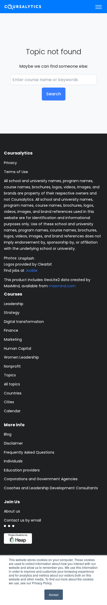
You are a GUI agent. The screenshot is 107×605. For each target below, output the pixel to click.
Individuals (13, 461)
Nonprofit (12, 366)
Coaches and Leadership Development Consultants (51, 488)
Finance (11, 330)
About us (12, 511)
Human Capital (17, 348)
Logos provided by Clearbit (28, 264)
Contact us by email (22, 520)
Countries (13, 393)
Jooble (31, 270)
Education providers (22, 470)
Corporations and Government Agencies (41, 479)
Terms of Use (16, 171)
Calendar (12, 411)
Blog (7, 434)
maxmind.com (62, 286)
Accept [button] (53, 594)
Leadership (13, 303)
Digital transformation (24, 321)
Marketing (13, 339)
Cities (9, 402)
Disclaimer (13, 443)
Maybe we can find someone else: (53, 66)
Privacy (10, 162)
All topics (12, 384)
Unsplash (26, 258)
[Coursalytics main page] (29, 6)
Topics (10, 375)
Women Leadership (21, 357)
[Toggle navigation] (98, 7)
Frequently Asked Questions (29, 452)
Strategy (11, 312)
